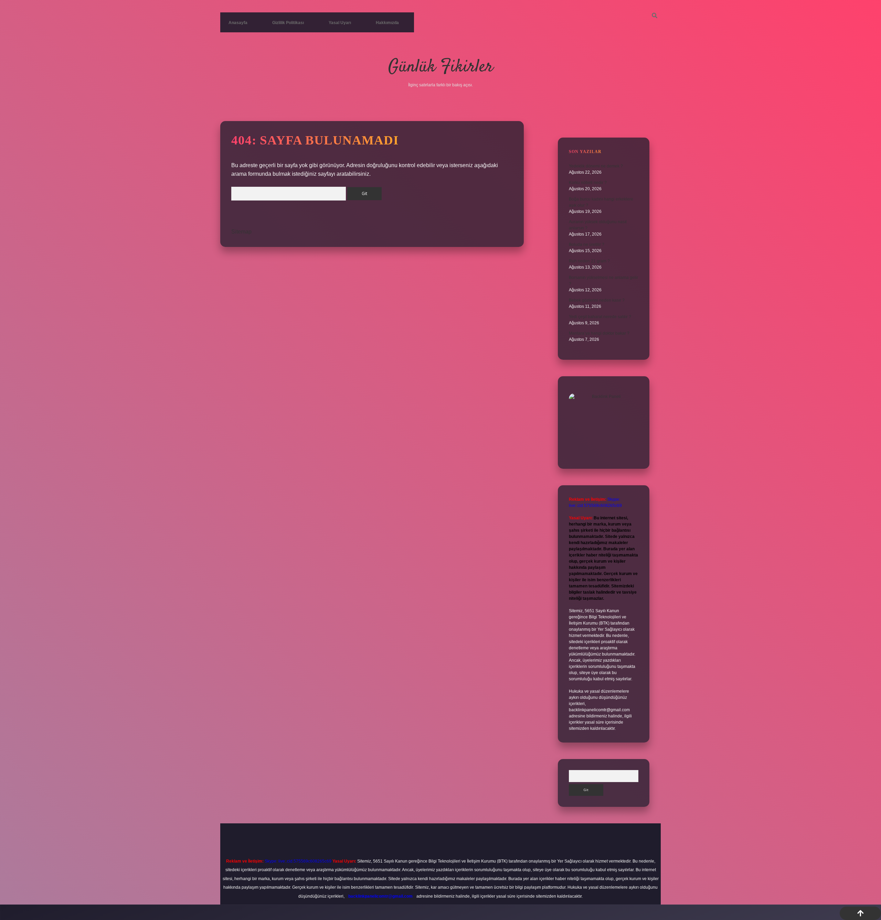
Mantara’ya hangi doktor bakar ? (599, 333)
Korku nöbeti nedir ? (588, 182)
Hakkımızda (387, 22)
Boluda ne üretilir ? (586, 244)
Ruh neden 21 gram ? (589, 261)
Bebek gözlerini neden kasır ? (597, 300)
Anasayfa (238, 22)
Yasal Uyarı (340, 22)
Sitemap (241, 232)
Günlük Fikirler (440, 67)
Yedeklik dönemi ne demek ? (596, 166)
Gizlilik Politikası (288, 22)
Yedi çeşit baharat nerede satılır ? (600, 316)
